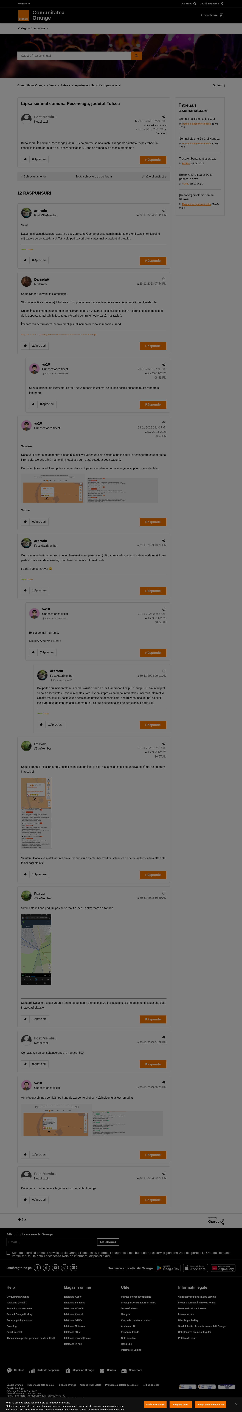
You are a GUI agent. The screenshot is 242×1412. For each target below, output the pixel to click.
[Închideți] (236, 1404)
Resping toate (180, 1404)
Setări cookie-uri (155, 1404)
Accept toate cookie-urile (210, 1404)
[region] (121, 1404)
